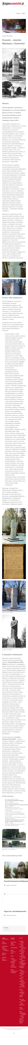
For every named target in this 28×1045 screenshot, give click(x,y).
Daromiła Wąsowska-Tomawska (22, 966)
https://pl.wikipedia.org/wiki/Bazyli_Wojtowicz (14, 800)
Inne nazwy (6, 950)
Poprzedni (18, 13)
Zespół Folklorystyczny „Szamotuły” (14, 971)
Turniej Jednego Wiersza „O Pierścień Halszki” (21, 1020)
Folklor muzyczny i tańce (13, 952)
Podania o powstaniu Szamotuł (14, 961)
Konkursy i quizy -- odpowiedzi (4, 959)
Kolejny (23, 13)
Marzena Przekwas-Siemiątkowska (22, 962)
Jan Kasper (23, 948)
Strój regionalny (14, 947)
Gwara (12, 956)
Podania (12, 958)
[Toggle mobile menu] (25, 6)
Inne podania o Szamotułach (13, 966)
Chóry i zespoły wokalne (21, 995)
